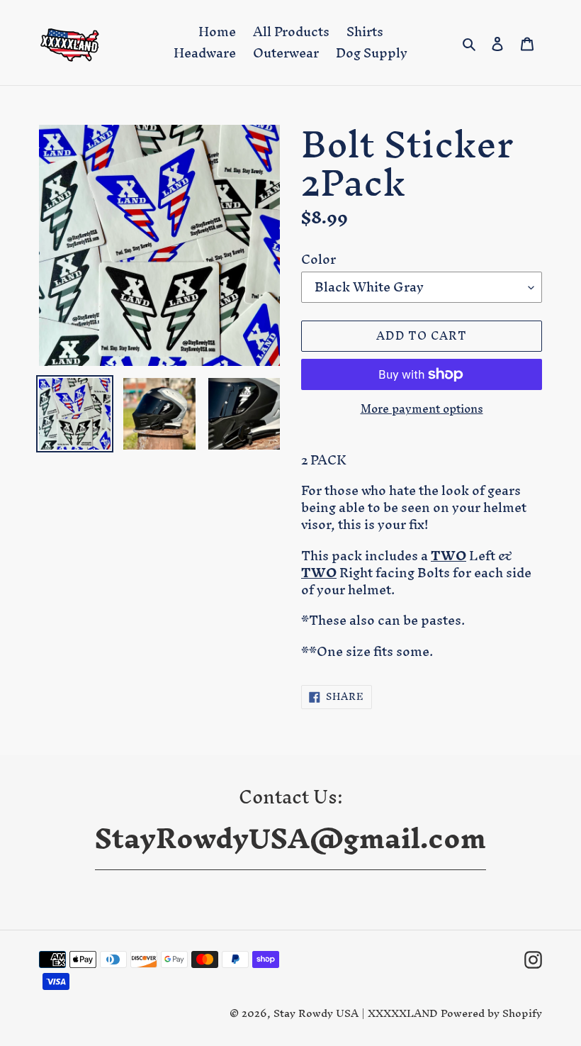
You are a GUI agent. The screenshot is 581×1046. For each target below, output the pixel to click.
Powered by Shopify (491, 1013)
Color (318, 259)
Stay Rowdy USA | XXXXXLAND (357, 1013)
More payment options (422, 408)
